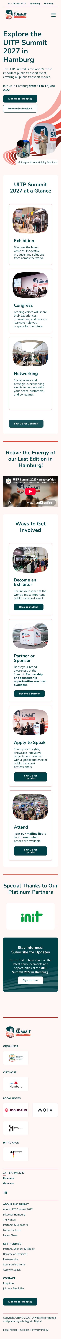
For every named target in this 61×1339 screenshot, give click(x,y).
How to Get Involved (20, 108)
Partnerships (10, 1259)
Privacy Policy (40, 1329)
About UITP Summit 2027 (18, 1209)
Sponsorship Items (14, 1264)
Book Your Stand (28, 607)
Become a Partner (29, 693)
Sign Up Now (30, 980)
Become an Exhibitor (15, 1254)
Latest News (10, 1235)
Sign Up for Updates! (26, 423)
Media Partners (12, 1230)
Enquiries (8, 1283)
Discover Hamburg (14, 1214)
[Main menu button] (53, 14)
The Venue (9, 1219)
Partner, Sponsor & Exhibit (19, 1248)
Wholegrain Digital (31, 1321)
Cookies (24, 1329)
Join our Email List (13, 1288)
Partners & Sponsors (15, 1224)
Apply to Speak (11, 1269)
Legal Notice (10, 1329)
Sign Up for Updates (20, 98)
